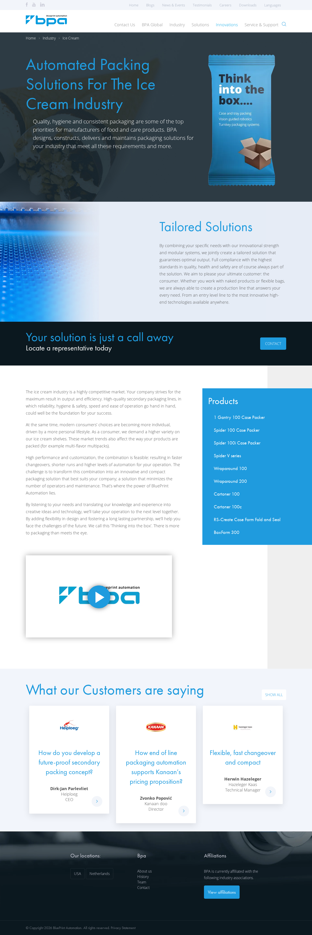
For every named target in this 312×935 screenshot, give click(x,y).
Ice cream (71, 38)
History (143, 876)
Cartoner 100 (227, 494)
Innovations (227, 24)
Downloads (247, 5)
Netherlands (100, 873)
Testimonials (202, 5)
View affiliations (222, 892)
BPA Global (152, 24)
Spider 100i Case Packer (237, 443)
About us (144, 871)
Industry (177, 24)
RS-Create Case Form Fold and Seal (247, 519)
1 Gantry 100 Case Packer (239, 417)
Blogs (150, 5)
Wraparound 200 (230, 481)
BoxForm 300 (226, 532)
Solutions (200, 24)
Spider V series (227, 455)
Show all (274, 694)
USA (77, 873)
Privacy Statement (123, 927)
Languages (272, 5)
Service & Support (261, 24)
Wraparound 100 (230, 468)
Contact (273, 343)
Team (141, 882)
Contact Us (124, 24)
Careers (225, 5)
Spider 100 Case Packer (236, 430)
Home (133, 5)
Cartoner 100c (228, 507)
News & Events (173, 5)
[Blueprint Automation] (46, 24)
